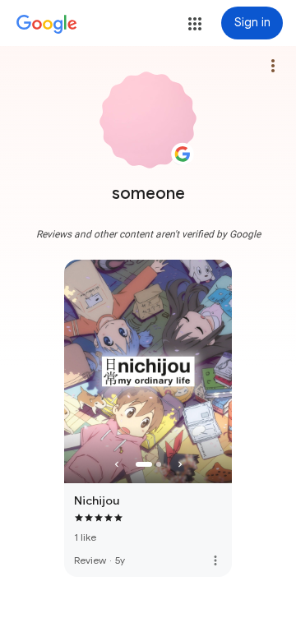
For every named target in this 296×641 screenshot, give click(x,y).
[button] (194, 23)
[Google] (46, 25)
